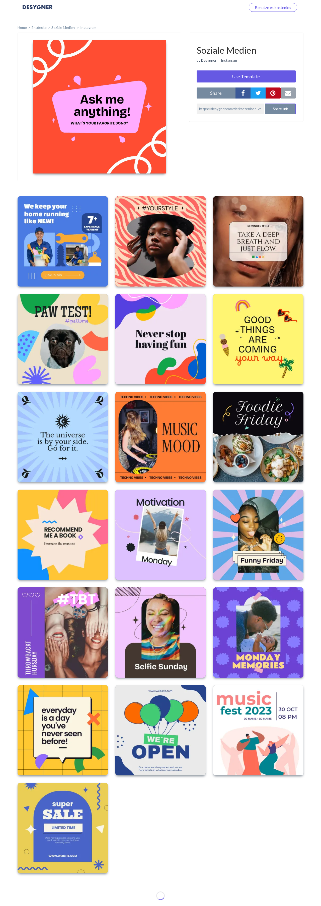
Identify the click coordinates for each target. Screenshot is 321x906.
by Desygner (206, 60)
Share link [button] (280, 109)
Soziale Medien (63, 27)
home (22, 27)
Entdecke (39, 27)
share (216, 93)
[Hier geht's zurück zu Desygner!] (37, 10)
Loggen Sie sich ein (224, 7)
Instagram (88, 27)
